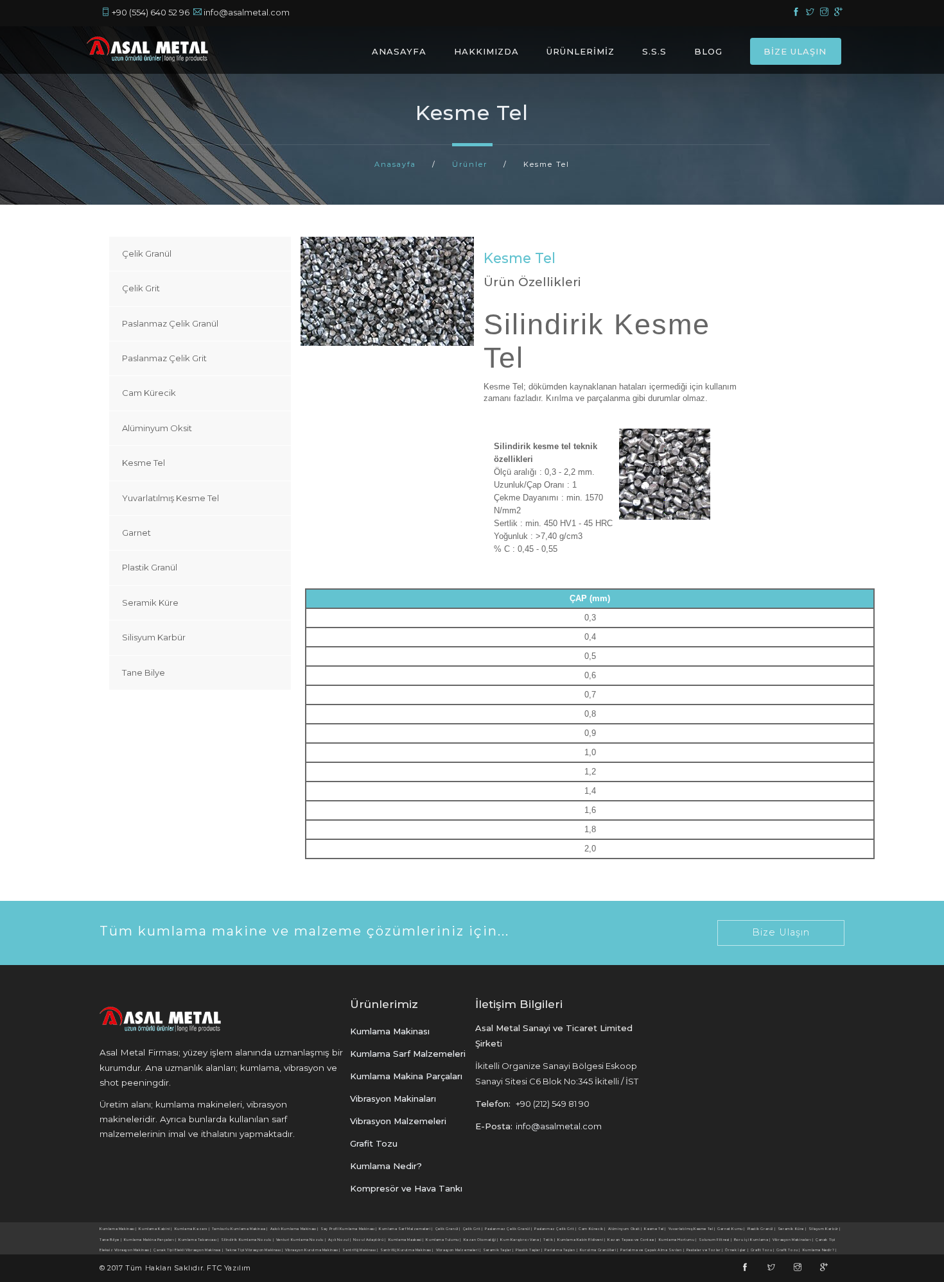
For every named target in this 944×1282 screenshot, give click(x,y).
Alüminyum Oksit (157, 428)
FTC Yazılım (229, 1267)
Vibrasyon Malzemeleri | (458, 1250)
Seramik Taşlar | (498, 1250)
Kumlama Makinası (390, 1031)
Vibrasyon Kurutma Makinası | (312, 1250)
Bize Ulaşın (781, 932)
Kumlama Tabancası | (198, 1240)
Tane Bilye (143, 672)
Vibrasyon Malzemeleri (398, 1121)
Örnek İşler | (736, 1250)
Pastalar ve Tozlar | (704, 1250)
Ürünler (469, 164)
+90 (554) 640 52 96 (150, 12)
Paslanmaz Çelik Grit (164, 358)
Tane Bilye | (110, 1240)
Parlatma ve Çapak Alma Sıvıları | (652, 1250)
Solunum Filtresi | (715, 1240)
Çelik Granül (146, 253)
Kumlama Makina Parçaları (406, 1076)
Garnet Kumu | (731, 1229)
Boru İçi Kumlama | (752, 1240)
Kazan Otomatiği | (481, 1240)
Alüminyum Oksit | (625, 1229)
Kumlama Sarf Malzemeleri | (406, 1229)
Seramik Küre (150, 602)
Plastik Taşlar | (529, 1250)
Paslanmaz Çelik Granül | (508, 1229)
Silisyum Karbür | (825, 1229)
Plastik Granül (149, 567)
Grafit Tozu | (762, 1250)
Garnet (136, 532)
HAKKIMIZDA (486, 51)
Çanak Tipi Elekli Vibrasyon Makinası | (188, 1250)
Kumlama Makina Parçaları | (150, 1240)
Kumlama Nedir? (386, 1166)
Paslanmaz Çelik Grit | (555, 1229)
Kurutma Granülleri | (599, 1250)
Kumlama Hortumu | (678, 1240)
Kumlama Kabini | (155, 1229)
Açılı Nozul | (339, 1240)
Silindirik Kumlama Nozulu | (247, 1240)
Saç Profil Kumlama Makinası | (348, 1229)
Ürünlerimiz (384, 1004)
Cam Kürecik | (592, 1229)
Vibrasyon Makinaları (393, 1098)
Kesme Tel (143, 462)
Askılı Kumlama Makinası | (294, 1229)
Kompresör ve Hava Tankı (406, 1188)
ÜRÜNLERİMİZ (580, 51)
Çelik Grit (141, 288)
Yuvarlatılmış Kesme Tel (170, 498)
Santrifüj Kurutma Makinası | (406, 1250)
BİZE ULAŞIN (795, 51)
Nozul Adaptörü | (369, 1240)
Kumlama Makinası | (118, 1229)
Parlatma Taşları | (561, 1250)
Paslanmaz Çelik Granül (170, 323)
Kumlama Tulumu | (443, 1240)
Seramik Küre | (792, 1229)
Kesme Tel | (655, 1229)
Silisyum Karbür (154, 637)
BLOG (708, 51)
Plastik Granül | (761, 1229)
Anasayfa (395, 164)
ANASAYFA (399, 51)
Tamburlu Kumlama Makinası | (240, 1229)
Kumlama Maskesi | (406, 1240)
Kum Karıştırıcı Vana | (520, 1240)
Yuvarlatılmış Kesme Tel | (692, 1229)
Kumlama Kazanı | (192, 1229)
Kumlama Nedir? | (820, 1250)
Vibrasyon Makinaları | (793, 1240)
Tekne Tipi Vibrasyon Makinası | (254, 1250)
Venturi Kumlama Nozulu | (301, 1240)
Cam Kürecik (149, 393)
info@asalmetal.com (247, 12)
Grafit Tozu (374, 1143)
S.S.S (654, 51)
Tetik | (549, 1240)
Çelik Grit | (473, 1229)
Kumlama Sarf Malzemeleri (408, 1053)
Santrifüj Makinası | (360, 1250)
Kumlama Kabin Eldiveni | (581, 1240)
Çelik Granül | (447, 1229)
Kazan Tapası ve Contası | (631, 1240)
